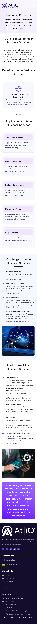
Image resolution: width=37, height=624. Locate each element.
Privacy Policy (25, 622)
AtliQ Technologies (21, 618)
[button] (34, 5)
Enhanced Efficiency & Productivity (18, 95)
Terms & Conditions (14, 622)
